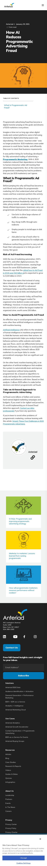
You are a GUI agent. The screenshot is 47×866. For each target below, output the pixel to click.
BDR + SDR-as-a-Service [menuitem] (15, 702)
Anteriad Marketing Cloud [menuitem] (15, 710)
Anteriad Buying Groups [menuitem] (14, 741)
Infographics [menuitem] (10, 782)
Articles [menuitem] (8, 754)
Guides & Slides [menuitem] (11, 774)
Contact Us (12, 647)
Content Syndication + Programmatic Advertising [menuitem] (20, 732)
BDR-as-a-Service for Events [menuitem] (16, 737)
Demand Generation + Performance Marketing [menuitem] (19, 696)
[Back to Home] (9, 4)
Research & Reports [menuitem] (13, 766)
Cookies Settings (23, 863)
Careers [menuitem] (8, 811)
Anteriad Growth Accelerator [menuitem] (16, 727)
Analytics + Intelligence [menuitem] (14, 706)
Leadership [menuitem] (9, 795)
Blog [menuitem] (7, 758)
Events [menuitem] (8, 803)
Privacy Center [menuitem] (11, 824)
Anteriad (9, 24)
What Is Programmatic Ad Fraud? (15, 106)
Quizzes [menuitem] (8, 778)
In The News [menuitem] (10, 807)
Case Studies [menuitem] (10, 762)
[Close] (40, 839)
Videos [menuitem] (8, 770)
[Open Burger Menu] (42, 5)
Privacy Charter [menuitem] (11, 832)
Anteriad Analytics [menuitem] (12, 723)
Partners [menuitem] (8, 799)
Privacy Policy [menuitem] (10, 828)
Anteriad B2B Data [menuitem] (12, 687)
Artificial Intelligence (11, 330)
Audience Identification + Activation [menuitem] (19, 691)
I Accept (23, 858)
